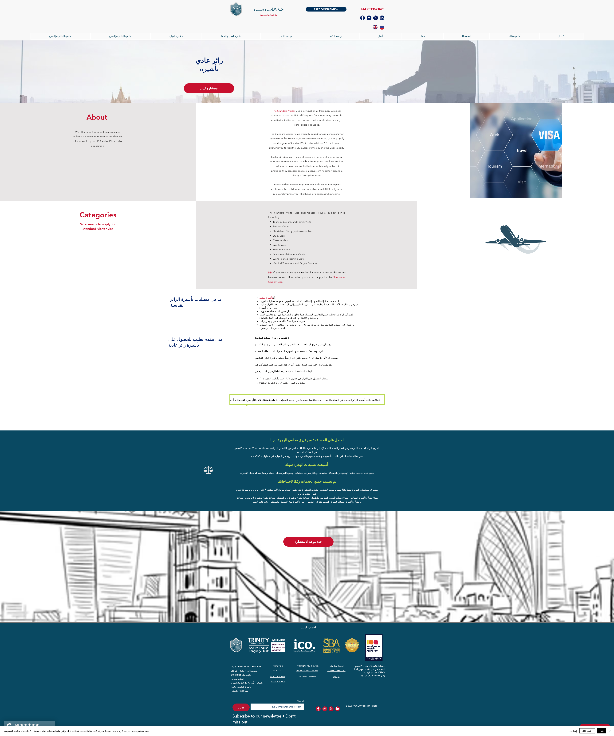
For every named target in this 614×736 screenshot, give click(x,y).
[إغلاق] (610, 730)
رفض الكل (587, 730)
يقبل (601, 730)
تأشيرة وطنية (266, 297)
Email (300, 701)
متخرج (350, 448)
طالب (357, 448)
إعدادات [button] (573, 730)
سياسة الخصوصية (12, 730)
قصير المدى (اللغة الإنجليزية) (329, 448)
